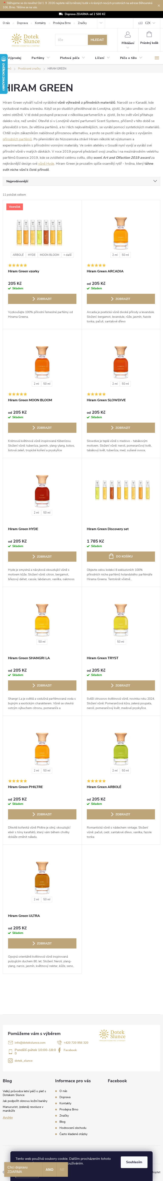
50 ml (125, 255)
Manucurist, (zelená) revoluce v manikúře (23, 1109)
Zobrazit (44, 299)
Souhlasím (134, 1162)
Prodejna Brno (62, 23)
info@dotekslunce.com (30, 1043)
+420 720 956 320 (76, 1043)
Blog (62, 1122)
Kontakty (40, 23)
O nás (6, 23)
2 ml (115, 255)
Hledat (97, 40)
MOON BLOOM (49, 255)
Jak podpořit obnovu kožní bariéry (25, 1101)
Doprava (22, 23)
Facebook (70, 1050)
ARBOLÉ (18, 255)
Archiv (8, 1117)
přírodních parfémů (17, 139)
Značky (82, 23)
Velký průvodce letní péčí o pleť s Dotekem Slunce (24, 1093)
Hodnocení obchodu (72, 1128)
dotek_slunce (23, 1061)
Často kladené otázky (73, 1134)
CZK (147, 23)
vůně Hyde (46, 163)
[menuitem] (15, 58)
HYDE (32, 255)
